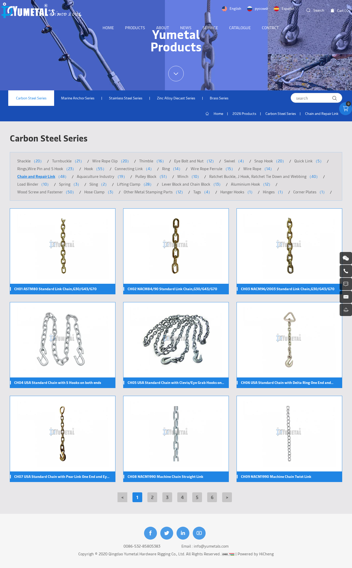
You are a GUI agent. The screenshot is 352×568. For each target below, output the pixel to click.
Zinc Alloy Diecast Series (176, 98)
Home (218, 113)
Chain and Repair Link (321, 113)
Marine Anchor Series (77, 98)
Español (288, 8)
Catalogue (240, 27)
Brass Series (219, 98)
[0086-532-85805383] (346, 271)
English (235, 8)
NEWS (185, 27)
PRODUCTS (135, 27)
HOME (108, 27)
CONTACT (270, 27)
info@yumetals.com (211, 546)
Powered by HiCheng (256, 553)
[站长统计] (228, 553)
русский (261, 8)
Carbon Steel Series (31, 98)
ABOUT (162, 27)
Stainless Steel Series (125, 98)
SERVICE (210, 27)
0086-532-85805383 (141, 546)
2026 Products (244, 113)
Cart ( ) (343, 10)
